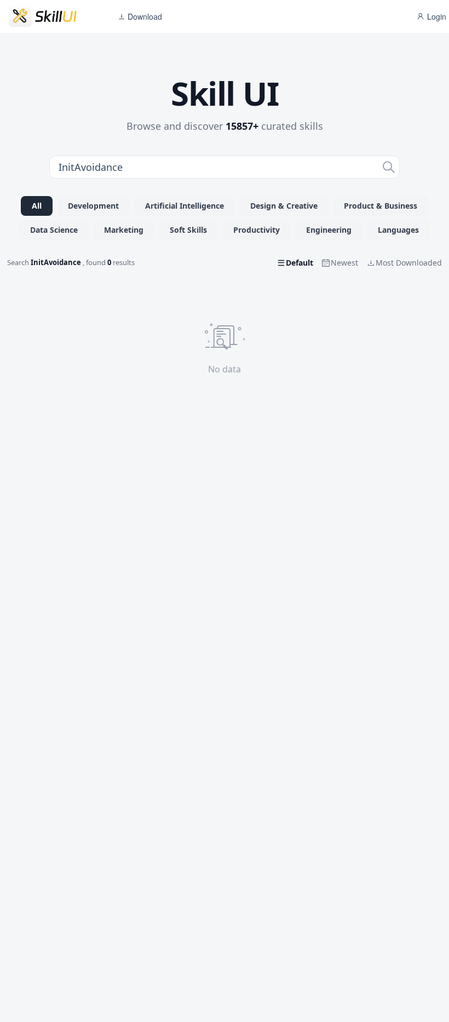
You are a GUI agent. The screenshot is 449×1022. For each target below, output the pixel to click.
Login (435, 16)
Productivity (256, 230)
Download (143, 16)
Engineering (329, 230)
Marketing (123, 230)
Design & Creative (284, 205)
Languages (398, 230)
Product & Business (380, 205)
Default (299, 262)
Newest (344, 262)
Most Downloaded (409, 262)
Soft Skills (188, 230)
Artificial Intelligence (184, 205)
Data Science (54, 230)
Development (93, 205)
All (37, 205)
